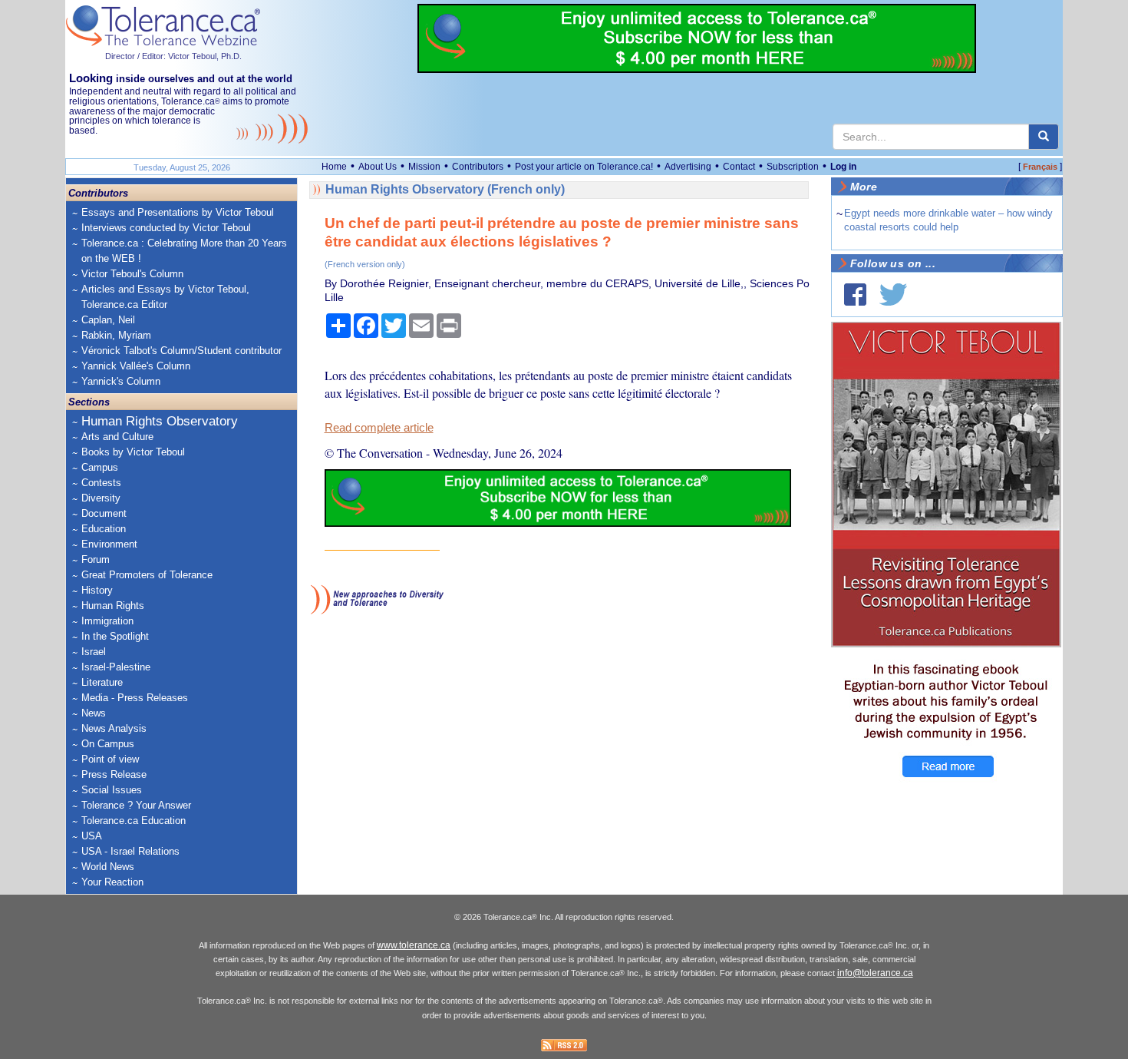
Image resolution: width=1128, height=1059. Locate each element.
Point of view (110, 759)
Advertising (688, 166)
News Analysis (114, 728)
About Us (377, 166)
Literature (102, 682)
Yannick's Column (120, 381)
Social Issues (111, 790)
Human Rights (112, 605)
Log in (843, 166)
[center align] (1043, 137)
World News (107, 866)
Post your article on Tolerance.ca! (584, 166)
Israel (93, 651)
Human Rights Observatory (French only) (445, 189)
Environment (109, 544)
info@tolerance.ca (875, 973)
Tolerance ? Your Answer (136, 805)
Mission (424, 166)
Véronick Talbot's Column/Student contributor (181, 350)
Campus (99, 467)
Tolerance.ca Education (133, 820)
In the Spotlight (115, 636)
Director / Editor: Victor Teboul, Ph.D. (173, 56)
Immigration (107, 621)
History (97, 590)
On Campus (107, 744)
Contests (101, 482)
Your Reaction (112, 882)
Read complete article (379, 428)
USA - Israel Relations (130, 851)
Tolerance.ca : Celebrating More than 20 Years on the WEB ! (184, 250)
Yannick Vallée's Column (135, 366)
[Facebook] (855, 294)
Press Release (114, 774)
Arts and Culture (117, 436)
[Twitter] (893, 294)
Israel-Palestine (115, 667)
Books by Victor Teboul (133, 452)
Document (104, 513)
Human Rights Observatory (159, 421)
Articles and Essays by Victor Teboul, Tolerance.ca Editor (165, 296)
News (93, 713)
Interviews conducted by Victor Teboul (166, 227)
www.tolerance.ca (413, 945)
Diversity (100, 498)
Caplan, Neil (108, 320)
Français (1040, 166)
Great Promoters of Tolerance (147, 575)
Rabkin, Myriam (116, 335)
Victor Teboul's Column (132, 274)
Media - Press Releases (134, 697)
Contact (739, 166)
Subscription (793, 166)
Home (334, 166)
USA (91, 836)
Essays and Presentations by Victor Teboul (177, 212)
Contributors (477, 166)
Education (103, 528)
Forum (95, 559)
